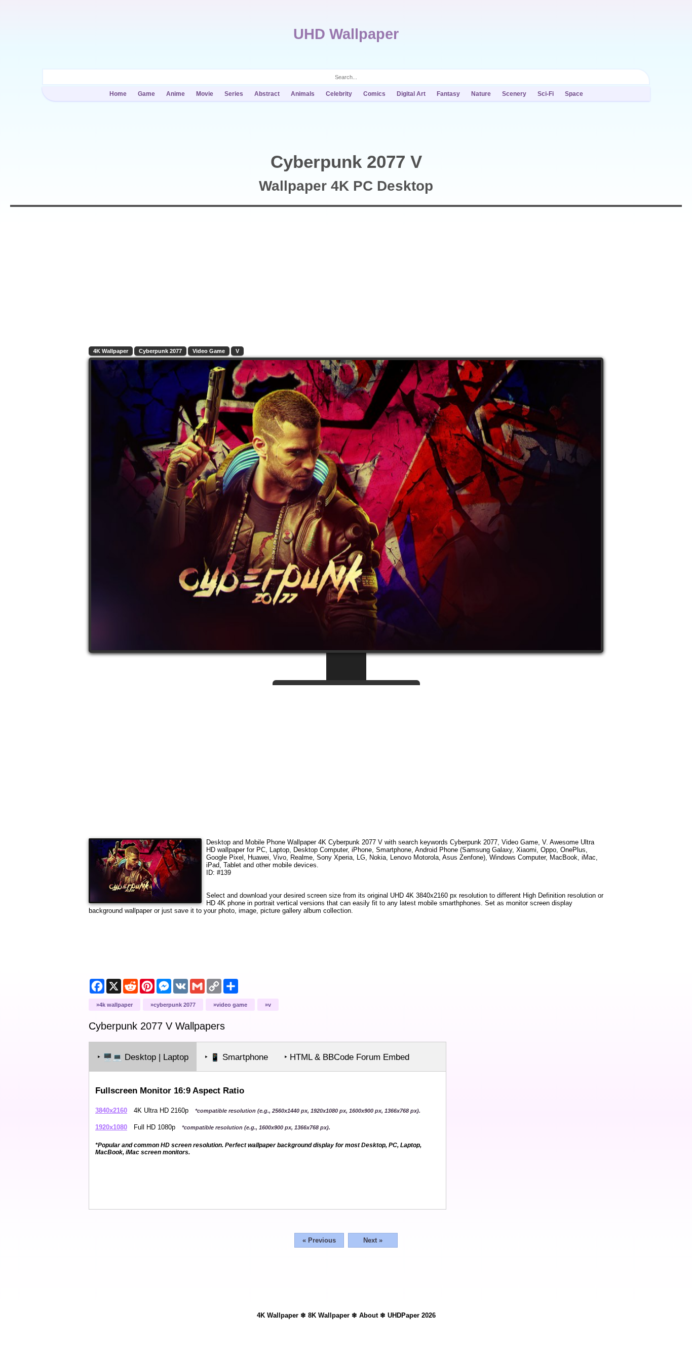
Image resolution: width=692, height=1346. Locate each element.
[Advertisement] (346, 758)
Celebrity (339, 93)
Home (118, 93)
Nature (481, 93)
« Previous (319, 1240)
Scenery (514, 93)
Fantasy (448, 93)
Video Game (209, 351)
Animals (303, 93)
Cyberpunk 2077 (160, 351)
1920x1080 (111, 1127)
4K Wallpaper (110, 351)
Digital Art (411, 93)
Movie (204, 93)
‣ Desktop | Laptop (142, 1057)
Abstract (267, 93)
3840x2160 (111, 1110)
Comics (374, 93)
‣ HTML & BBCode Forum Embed (346, 1057)
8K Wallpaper (329, 1315)
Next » (372, 1240)
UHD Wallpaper (346, 34)
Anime (175, 93)
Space (574, 93)
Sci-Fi (545, 93)
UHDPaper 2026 (412, 1315)
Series (233, 93)
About (368, 1315)
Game (146, 93)
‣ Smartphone (236, 1057)
